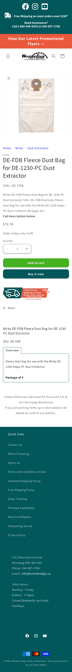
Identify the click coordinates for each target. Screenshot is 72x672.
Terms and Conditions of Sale (27, 472)
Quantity (8, 241)
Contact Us (15, 445)
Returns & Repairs (19, 517)
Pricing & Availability (21, 508)
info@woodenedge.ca (36, 573)
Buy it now (36, 274)
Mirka (19, 148)
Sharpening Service (20, 526)
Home (7, 148)
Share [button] (11, 308)
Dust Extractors (38, 148)
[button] (8, 56)
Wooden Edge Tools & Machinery (29, 661)
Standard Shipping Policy (24, 481)
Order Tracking (17, 499)
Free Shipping (36, 293)
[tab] (12, 350)
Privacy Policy (16, 535)
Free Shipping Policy (21, 490)
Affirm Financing (18, 454)
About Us (14, 463)
